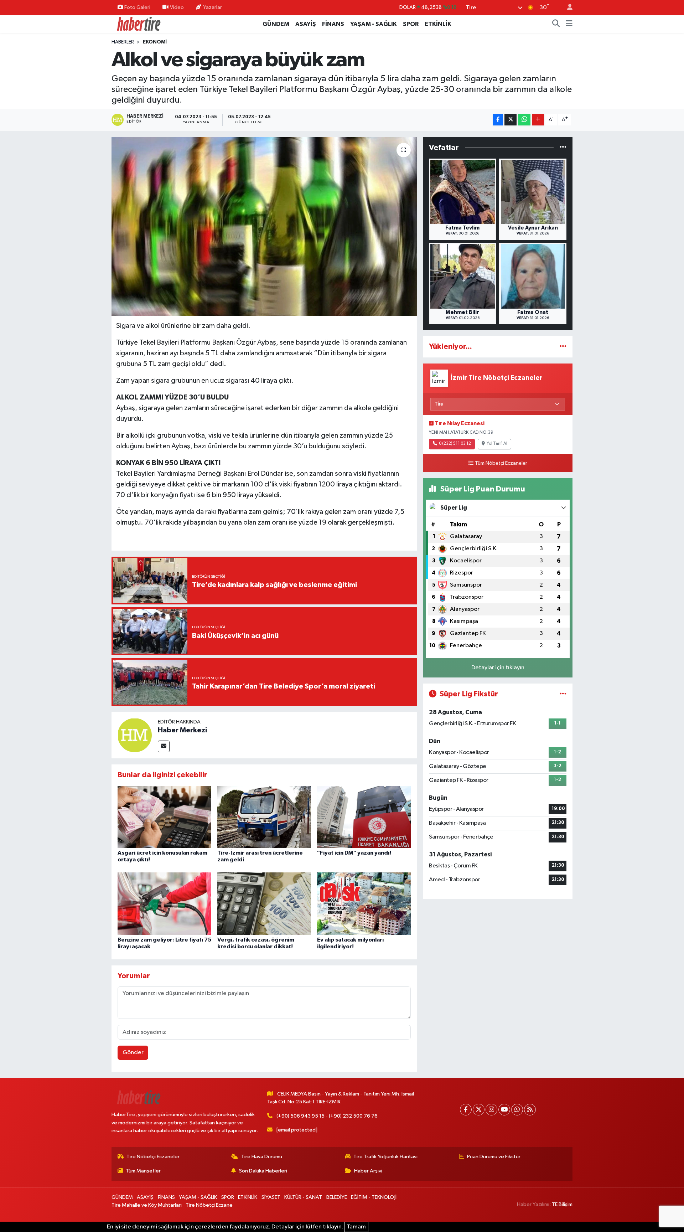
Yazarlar (212, 7)
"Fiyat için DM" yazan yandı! (354, 853)
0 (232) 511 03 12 (455, 444)
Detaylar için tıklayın (497, 668)
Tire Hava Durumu (261, 1156)
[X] (478, 1109)
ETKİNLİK (438, 24)
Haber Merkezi (182, 730)
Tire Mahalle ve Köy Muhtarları (147, 1205)
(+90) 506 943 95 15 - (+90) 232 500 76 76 (327, 1116)
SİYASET (270, 1197)
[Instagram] (491, 1109)
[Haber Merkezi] (135, 735)
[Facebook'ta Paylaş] (498, 119)
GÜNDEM (276, 24)
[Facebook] (466, 1109)
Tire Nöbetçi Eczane (209, 1205)
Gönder (133, 1053)
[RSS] (530, 1109)
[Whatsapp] (517, 1109)
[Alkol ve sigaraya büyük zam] (264, 226)
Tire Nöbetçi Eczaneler (153, 1156)
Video (177, 7)
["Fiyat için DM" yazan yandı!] (364, 817)
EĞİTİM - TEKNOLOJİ (374, 1197)
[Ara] (556, 24)
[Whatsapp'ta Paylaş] (524, 119)
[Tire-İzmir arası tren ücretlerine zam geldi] (264, 817)
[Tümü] (563, 148)
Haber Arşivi (368, 1171)
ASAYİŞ (305, 24)
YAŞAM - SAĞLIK (373, 24)
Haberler (123, 42)
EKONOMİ (155, 42)
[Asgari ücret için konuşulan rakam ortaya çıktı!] (164, 817)
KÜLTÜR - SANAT (303, 1197)
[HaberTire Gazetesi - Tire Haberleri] (138, 24)
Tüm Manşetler (143, 1171)
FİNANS (333, 24)
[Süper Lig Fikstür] (563, 694)
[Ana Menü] (569, 24)
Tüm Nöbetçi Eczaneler (501, 463)
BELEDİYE (336, 1197)
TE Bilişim (562, 1204)
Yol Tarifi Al (497, 444)
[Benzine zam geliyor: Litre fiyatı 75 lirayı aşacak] (164, 904)
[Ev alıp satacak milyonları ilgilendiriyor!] (364, 904)
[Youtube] (504, 1109)
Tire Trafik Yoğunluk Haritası (385, 1156)
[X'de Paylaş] (510, 119)
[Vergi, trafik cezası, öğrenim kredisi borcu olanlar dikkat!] (264, 904)
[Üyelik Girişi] (566, 7)
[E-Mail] (164, 746)
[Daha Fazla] (538, 119)
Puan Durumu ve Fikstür (493, 1156)
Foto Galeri (137, 7)
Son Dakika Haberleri (263, 1171)
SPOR (411, 24)
